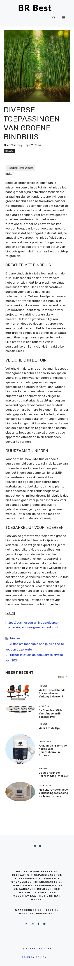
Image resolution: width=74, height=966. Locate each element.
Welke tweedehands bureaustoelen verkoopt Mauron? (52, 693)
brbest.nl (34, 948)
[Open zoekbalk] (54, 17)
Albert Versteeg (13, 145)
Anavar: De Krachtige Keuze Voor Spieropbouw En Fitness (53, 750)
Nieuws (9, 151)
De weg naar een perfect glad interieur (54, 774)
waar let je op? (49, 728)
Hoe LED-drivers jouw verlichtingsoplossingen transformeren (53, 793)
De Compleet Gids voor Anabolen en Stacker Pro (50, 713)
